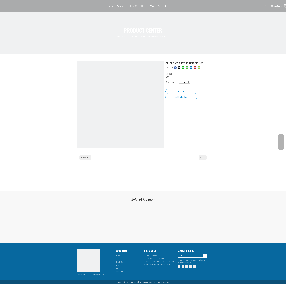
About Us (133, 6)
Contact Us (163, 6)
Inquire (181, 91)
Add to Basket (181, 97)
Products (121, 6)
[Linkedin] (183, 266)
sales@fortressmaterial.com (156, 258)
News (143, 6)
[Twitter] (186, 266)
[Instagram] (194, 266)
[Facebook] (179, 266)
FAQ (152, 6)
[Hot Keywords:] (205, 256)
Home (110, 6)
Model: (168, 73)
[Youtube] (190, 266)
